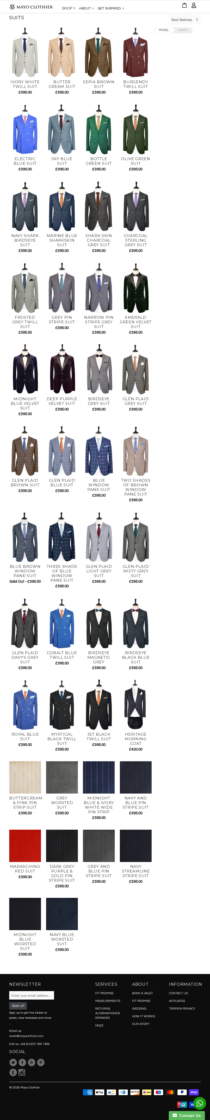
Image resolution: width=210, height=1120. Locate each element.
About (86, 8)
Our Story (140, 1024)
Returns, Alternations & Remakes (107, 1013)
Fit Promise (104, 993)
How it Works (143, 1016)
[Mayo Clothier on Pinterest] (41, 1062)
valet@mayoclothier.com (26, 1036)
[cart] (185, 6)
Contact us (178, 993)
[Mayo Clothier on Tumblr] (13, 1072)
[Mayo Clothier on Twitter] (13, 1062)
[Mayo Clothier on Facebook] (23, 1062)
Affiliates (177, 1001)
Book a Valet (142, 993)
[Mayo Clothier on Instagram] (21, 1072)
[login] (194, 6)
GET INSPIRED (111, 8)
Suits (16, 17)
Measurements (107, 1001)
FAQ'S (99, 1025)
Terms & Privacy (182, 1008)
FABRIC (183, 30)
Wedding (139, 1008)
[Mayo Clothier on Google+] (32, 1062)
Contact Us (189, 1115)
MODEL (164, 30)
